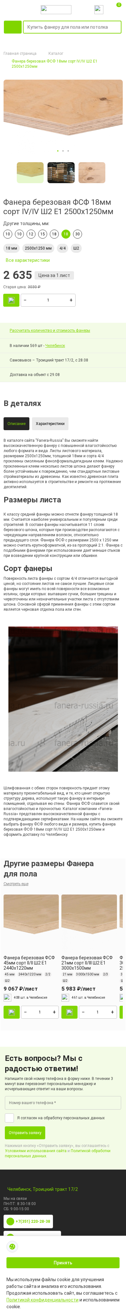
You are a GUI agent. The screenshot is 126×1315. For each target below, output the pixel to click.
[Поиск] (117, 27)
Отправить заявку (25, 1133)
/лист (21, 988)
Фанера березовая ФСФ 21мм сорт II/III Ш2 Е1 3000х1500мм (87, 963)
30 (77, 234)
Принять (63, 1262)
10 (7, 234)
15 (42, 234)
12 (31, 234)
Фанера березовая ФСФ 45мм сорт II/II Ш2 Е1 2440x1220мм (29, 963)
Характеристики (50, 423)
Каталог (55, 53)
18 (54, 234)
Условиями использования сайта (36, 1151)
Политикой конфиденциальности (42, 1299)
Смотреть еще (16, 884)
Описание (16, 423)
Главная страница (20, 53)
